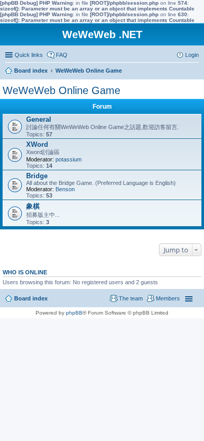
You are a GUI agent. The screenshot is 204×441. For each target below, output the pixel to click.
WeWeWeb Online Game (61, 90)
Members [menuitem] (168, 298)
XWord (37, 144)
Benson (65, 189)
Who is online (25, 272)
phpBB (74, 313)
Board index (31, 298)
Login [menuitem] (192, 55)
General (38, 119)
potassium (68, 159)
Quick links (29, 55)
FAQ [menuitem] (61, 55)
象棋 (33, 206)
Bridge (37, 176)
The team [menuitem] (131, 298)
